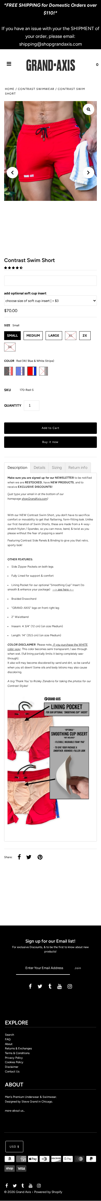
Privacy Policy (14, 1057)
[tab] (17, 467)
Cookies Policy (14, 1062)
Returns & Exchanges (18, 1048)
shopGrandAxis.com (34, 498)
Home (10, 89)
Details (39, 468)
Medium (33, 335)
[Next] (88, 172)
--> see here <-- (63, 589)
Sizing (57, 468)
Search (9, 1034)
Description (17, 468)
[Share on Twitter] (29, 857)
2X (85, 335)
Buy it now (50, 442)
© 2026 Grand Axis (17, 1192)
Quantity (12, 405)
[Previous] (12, 172)
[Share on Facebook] (19, 857)
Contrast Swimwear (36, 89)
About (8, 1044)
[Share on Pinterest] (40, 857)
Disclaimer (11, 1067)
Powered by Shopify (48, 1192)
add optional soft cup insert (25, 293)
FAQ (8, 1039)
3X (10, 347)
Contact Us (12, 1071)
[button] (13, 268)
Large (53, 335)
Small (12, 335)
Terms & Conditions (17, 1053)
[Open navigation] (9, 64)
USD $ (14, 1146)
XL (71, 335)
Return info (78, 468)
